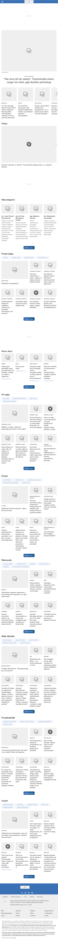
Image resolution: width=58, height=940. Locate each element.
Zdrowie (18, 611)
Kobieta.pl (32, 910)
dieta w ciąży (33, 398)
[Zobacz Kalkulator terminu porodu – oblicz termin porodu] (15, 495)
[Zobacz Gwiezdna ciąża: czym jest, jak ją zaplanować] (22, 293)
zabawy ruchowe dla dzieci (27, 721)
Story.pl (46, 915)
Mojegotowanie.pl (49, 910)
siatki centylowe (7, 640)
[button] (29, 247)
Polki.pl (31, 913)
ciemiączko (6, 566)
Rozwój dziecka (6, 666)
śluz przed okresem (42, 257)
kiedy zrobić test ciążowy (9, 401)
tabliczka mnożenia (8, 804)
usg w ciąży (6, 398)
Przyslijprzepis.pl (48, 913)
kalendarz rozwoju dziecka (9, 642)
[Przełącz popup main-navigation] (2, 1)
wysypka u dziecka (8, 563)
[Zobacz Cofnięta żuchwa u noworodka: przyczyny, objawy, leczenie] (50, 605)
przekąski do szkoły (32, 804)
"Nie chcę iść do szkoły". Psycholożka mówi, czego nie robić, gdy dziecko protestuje (29, 80)
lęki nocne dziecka (33, 640)
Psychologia (47, 738)
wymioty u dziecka (20, 640)
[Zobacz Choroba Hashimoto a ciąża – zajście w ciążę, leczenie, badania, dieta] (36, 265)
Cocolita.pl (32, 915)
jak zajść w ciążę (16, 257)
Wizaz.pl (18, 915)
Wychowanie (5, 685)
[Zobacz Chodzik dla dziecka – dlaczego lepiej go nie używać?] (15, 655)
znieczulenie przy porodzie (34, 479)
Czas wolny (38, 103)
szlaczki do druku (7, 724)
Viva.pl (2, 915)
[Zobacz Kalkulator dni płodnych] (15, 270)
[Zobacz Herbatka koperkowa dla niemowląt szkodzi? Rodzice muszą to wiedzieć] (50, 574)
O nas (25, 896)
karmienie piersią (21, 563)
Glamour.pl (18, 910)
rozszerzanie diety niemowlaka (20, 566)
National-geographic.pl (6, 913)
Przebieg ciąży (34, 414)
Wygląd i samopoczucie (48, 445)
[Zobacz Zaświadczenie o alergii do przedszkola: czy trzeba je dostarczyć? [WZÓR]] (36, 732)
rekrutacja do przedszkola (9, 721)
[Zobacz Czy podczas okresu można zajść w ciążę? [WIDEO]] (36, 293)
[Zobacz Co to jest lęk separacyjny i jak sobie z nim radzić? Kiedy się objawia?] (15, 737)
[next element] (56, 103)
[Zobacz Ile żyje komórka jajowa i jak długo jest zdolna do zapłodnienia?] (50, 293)
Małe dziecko (33, 363)
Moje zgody (40, 896)
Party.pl (17, 913)
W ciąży (4, 505)
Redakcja (32, 896)
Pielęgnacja (33, 611)
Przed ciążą (5, 280)
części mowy (20, 804)
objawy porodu (26, 482)
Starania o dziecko (35, 271)
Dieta (45, 580)
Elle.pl (2, 910)
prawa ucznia (45, 804)
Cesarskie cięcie (48, 496)
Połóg (3, 527)
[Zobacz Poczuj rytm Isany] (22, 357)
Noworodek (47, 611)
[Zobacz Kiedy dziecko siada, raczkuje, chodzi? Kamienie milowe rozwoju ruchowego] (36, 574)
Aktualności (33, 444)
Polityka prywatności (16, 896)
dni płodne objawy (29, 257)
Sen (31, 656)
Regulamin (5, 896)
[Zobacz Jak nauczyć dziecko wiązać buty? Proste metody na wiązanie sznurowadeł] (50, 732)
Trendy (4, 363)
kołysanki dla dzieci (44, 563)
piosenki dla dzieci (25, 642)
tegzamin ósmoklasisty (22, 807)
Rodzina (46, 363)
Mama (17, 363)
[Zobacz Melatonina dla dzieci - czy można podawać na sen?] (36, 650)
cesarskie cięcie (19, 479)
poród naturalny (7, 479)
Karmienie (4, 611)
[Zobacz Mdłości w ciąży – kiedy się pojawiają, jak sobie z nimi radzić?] (15, 413)
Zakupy (20, 103)
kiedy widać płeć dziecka (19, 398)
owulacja (5, 257)
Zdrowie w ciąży (6, 424)
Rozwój (4, 589)
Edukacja (4, 103)
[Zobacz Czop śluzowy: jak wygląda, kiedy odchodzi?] (50, 521)
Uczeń (31, 821)
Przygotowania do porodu (35, 497)
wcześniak (32, 563)
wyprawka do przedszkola (44, 721)
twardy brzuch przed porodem (10, 482)
